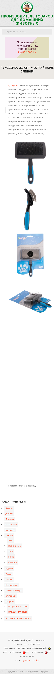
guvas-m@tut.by (31, 660)
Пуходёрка (13, 85)
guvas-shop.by (27, 52)
